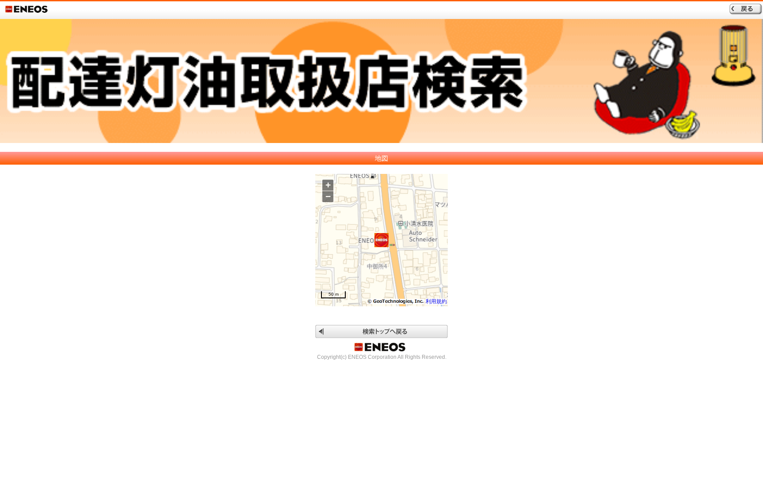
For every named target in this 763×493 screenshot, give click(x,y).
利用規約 (436, 301)
